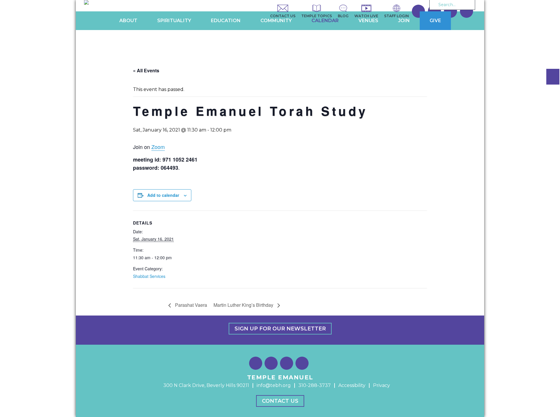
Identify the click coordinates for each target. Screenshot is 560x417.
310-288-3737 (314, 385)
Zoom (158, 146)
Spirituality (174, 20)
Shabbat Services (149, 276)
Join (404, 20)
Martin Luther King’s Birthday (244, 305)
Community (276, 20)
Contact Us (280, 401)
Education (226, 20)
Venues (368, 20)
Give (435, 20)
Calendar (325, 20)
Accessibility (351, 385)
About (128, 20)
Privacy (381, 385)
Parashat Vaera (190, 305)
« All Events (146, 70)
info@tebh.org (274, 385)
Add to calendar (163, 195)
